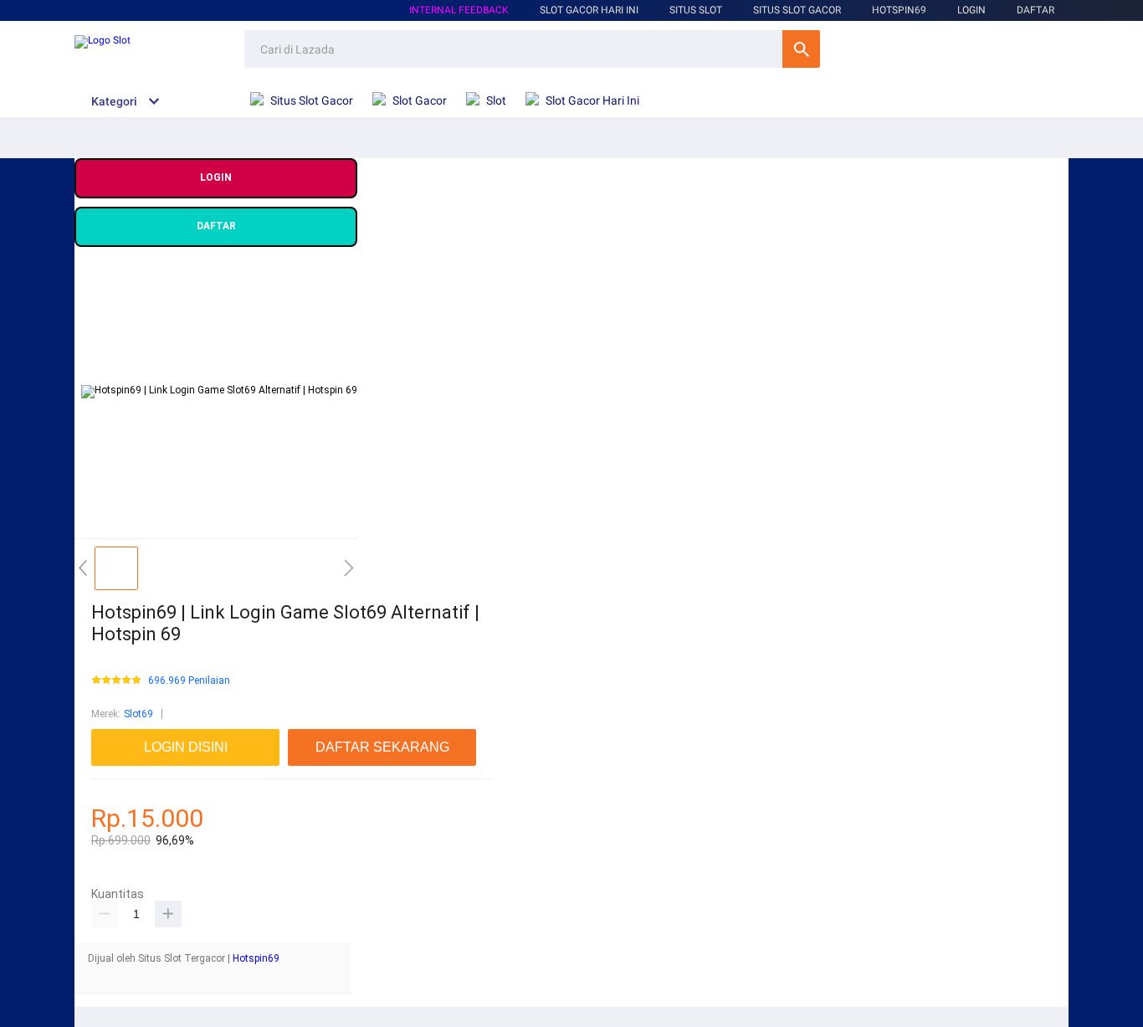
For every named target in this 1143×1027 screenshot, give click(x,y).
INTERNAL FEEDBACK (459, 10)
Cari (801, 49)
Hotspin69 (256, 958)
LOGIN (971, 10)
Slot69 (138, 714)
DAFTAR (1035, 10)
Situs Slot (695, 10)
